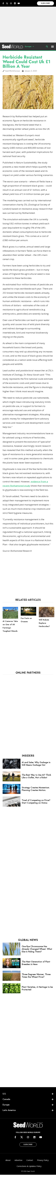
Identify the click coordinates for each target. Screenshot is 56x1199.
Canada (6, 1099)
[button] (52, 46)
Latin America (9, 1110)
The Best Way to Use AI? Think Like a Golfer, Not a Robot (36, 776)
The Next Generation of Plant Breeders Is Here (36, 963)
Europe (28, 46)
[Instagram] (11, 3)
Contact (29, 1160)
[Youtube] (19, 3)
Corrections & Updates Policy (29, 1166)
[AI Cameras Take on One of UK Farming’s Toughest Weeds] (10, 618)
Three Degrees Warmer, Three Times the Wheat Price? (36, 975)
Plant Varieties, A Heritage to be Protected (37, 988)
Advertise (18, 1160)
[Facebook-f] (3, 3)
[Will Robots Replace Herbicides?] (46, 616)
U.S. (4, 1093)
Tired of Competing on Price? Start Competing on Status (36, 801)
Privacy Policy (43, 1160)
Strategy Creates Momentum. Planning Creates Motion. (36, 789)
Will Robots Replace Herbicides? (44, 623)
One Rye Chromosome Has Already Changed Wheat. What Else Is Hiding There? (37, 949)
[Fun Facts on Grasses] (28, 615)
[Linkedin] (15, 3)
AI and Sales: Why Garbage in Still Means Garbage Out (36, 763)
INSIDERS (28, 756)
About (8, 1160)
